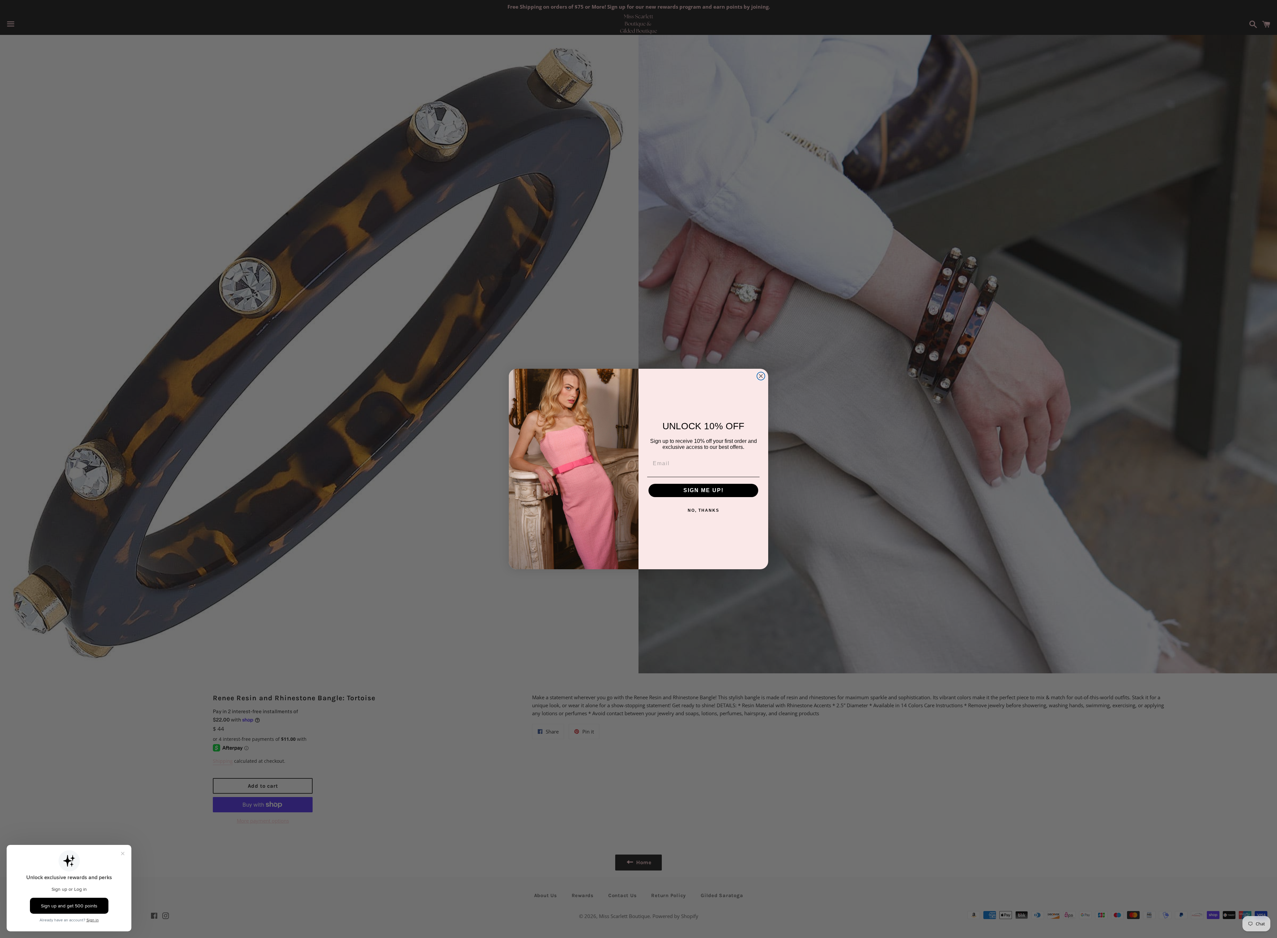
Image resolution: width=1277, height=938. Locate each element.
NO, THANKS (703, 510)
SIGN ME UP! (703, 490)
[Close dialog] (761, 376)
